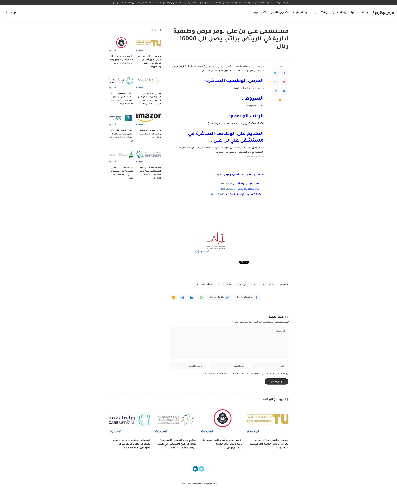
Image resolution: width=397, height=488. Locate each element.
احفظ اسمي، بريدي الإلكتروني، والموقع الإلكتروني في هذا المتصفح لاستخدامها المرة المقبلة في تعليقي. (243, 374)
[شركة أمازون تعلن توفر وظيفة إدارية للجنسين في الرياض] (148, 118)
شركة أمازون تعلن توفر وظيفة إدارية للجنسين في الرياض (150, 134)
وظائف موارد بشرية (204, 284)
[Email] (280, 100)
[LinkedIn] (11, 12)
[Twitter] (15, 12)
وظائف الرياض (225, 284)
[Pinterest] (284, 82)
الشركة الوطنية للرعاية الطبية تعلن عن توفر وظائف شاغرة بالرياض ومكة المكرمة (131, 444)
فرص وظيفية (383, 13)
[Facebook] (284, 73)
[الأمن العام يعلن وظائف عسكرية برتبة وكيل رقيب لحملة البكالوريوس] (121, 44)
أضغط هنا (217, 194)
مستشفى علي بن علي (246, 284)
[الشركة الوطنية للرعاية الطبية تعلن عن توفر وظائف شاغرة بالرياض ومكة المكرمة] (121, 81)
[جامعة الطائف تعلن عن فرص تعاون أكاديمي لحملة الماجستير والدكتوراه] (148, 44)
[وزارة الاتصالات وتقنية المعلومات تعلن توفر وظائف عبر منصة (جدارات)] (148, 155)
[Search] (5, 12)
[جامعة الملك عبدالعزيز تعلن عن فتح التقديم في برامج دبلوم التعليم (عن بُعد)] (121, 155)
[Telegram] (275, 91)
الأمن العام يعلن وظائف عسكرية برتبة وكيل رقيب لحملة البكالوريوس (121, 60)
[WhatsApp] (275, 82)
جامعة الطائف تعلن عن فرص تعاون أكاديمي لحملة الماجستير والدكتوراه (269, 444)
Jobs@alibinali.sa (255, 156)
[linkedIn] (192, 297)
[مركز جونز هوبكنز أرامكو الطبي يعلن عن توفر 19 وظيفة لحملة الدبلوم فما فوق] (121, 118)
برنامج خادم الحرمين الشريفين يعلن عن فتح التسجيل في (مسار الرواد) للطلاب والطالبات (176, 444)
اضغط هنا (227, 184)
